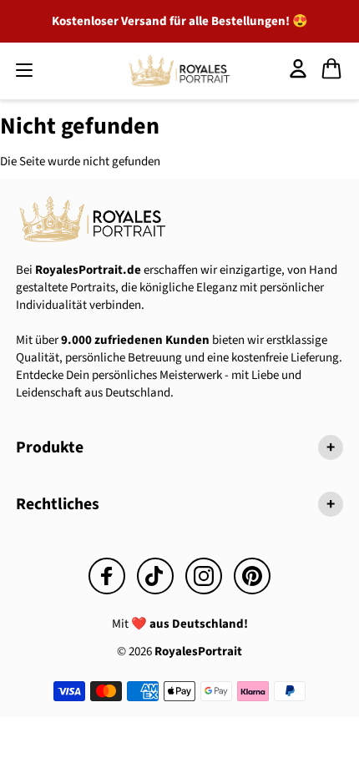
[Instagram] (203, 576)
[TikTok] (155, 576)
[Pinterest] (252, 576)
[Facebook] (106, 576)
